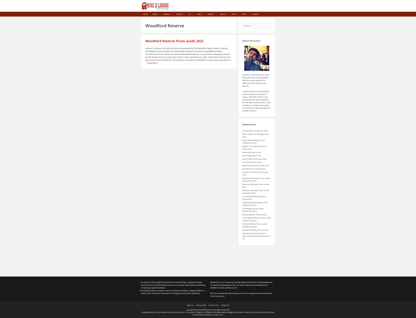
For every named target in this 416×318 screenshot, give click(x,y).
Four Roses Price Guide (252, 162)
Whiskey (166, 14)
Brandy (179, 14)
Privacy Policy (201, 305)
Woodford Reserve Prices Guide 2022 (174, 41)
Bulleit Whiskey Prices (251, 155)
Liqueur (222, 14)
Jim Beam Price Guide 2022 (254, 169)
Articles (255, 14)
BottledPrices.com (218, 282)
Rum (199, 14)
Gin (189, 14)
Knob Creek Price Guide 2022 (254, 159)
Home (145, 14)
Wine (234, 14)
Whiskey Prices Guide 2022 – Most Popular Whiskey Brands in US (256, 236)
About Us (190, 305)
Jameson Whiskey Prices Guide (255, 230)
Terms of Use (213, 305)
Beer (244, 14)
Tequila (210, 14)
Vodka (154, 14)
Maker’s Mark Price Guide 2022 (255, 165)
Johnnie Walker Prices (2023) (254, 214)
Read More (152, 63)
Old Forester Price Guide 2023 (255, 131)
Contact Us (225, 305)
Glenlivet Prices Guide (251, 152)
